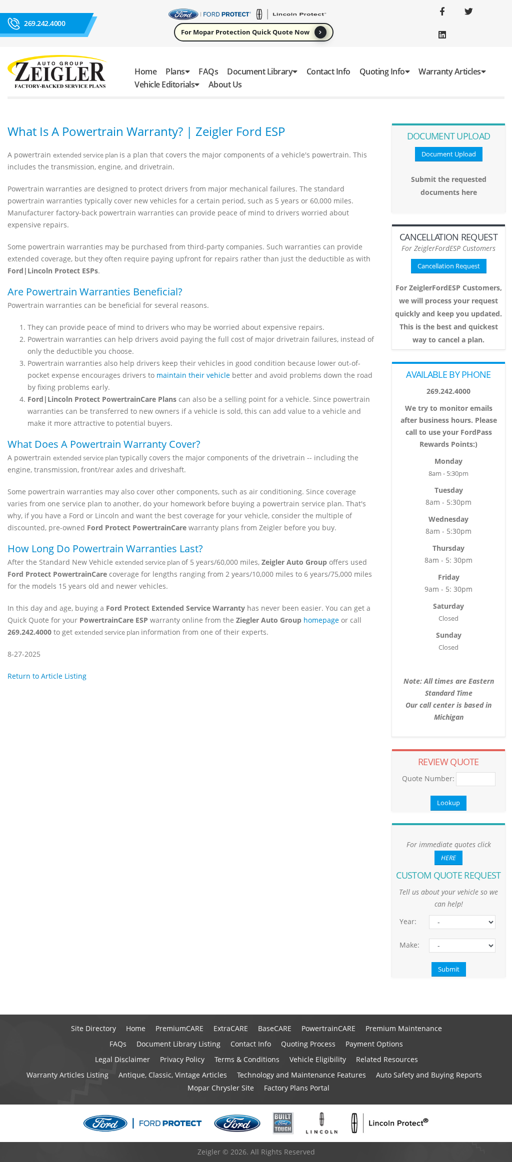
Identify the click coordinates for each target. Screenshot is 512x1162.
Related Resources (387, 1059)
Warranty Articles (449, 71)
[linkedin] (442, 35)
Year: (408, 921)
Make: (410, 945)
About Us (225, 84)
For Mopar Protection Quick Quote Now (245, 31)
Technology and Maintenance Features (301, 1075)
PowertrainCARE (329, 1028)
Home (145, 71)
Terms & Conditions (247, 1059)
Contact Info (328, 71)
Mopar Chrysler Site (221, 1088)
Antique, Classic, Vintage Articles (172, 1075)
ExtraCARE (231, 1028)
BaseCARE (275, 1028)
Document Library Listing (178, 1044)
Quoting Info (382, 71)
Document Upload (449, 153)
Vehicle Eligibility (318, 1059)
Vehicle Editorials (164, 84)
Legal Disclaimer (122, 1059)
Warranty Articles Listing (67, 1075)
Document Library (259, 71)
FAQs (208, 71)
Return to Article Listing (47, 676)
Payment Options (374, 1044)
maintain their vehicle (193, 375)
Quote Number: (425, 778)
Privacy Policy (182, 1059)
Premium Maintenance (404, 1028)
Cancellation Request (449, 265)
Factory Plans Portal (297, 1088)
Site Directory (93, 1028)
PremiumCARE (180, 1028)
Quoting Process (308, 1044)
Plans (175, 71)
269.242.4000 (44, 23)
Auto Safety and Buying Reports (429, 1075)
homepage (321, 620)
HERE (448, 857)
